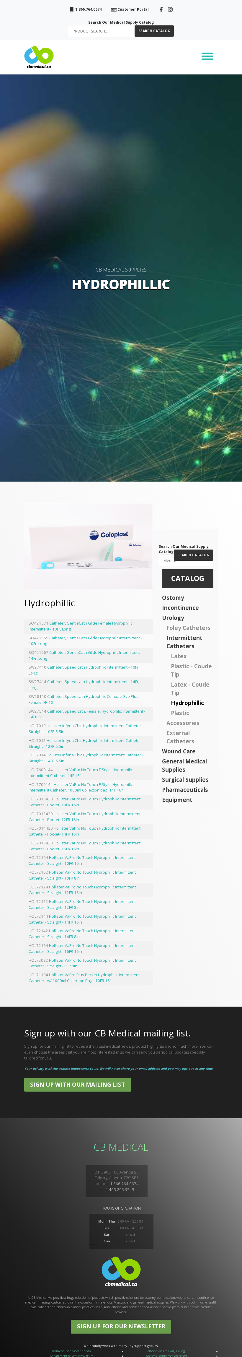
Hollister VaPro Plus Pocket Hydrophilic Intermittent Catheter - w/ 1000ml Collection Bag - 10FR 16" (84, 977)
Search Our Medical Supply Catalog (121, 22)
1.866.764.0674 (88, 9)
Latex (179, 656)
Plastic (180, 712)
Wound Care (179, 751)
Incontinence (180, 607)
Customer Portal (133, 9)
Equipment (177, 799)
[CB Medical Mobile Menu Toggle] (207, 57)
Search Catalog (154, 30)
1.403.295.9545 (120, 1189)
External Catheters (180, 737)
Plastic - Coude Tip (191, 670)
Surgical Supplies (185, 779)
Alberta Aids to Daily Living (166, 1351)
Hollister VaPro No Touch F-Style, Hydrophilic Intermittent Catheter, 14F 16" (81, 772)
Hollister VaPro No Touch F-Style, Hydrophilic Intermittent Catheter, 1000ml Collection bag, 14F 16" (81, 787)
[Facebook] (161, 9)
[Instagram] (170, 9)
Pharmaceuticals (185, 789)
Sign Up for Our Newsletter (121, 1326)
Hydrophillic (187, 702)
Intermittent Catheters (184, 642)
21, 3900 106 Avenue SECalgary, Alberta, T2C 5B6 (116, 1175)
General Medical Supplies (184, 765)
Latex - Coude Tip (190, 688)
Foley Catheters (188, 627)
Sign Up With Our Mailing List (77, 1084)
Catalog (187, 578)
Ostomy (173, 597)
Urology (173, 617)
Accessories (183, 723)
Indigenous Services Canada (71, 1351)
